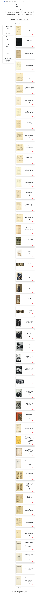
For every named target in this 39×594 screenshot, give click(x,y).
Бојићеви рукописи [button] (28, 14)
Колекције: (19, 9)
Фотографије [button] (19, 19)
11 (22, 587)
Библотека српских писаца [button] (27, 12)
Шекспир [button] (26, 19)
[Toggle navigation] (19, 2)
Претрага (22, 591)
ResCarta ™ (14, 591)
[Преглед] (18, 30)
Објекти (18, 591)
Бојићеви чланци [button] (8, 16)
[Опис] (29, 32)
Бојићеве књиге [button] (20, 14)
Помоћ (26, 591)
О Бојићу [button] (13, 19)
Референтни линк (31, 23)
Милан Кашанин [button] (23, 16)
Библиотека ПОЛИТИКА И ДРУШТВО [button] (13, 12)
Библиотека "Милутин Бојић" (19, 592)
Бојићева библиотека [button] (11, 14)
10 (21, 587)
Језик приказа (31, 1)
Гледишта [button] (15, 16)
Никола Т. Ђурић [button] (31, 16)
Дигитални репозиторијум (11, 1)
